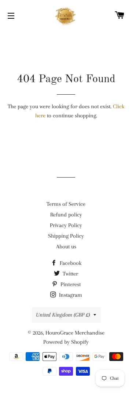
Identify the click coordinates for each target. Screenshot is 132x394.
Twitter (69, 273)
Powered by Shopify (66, 342)
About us (66, 246)
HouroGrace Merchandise (74, 332)
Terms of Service (66, 204)
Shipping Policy (66, 236)
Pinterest (70, 284)
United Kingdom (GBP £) (63, 314)
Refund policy (66, 214)
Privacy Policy (66, 225)
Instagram (70, 295)
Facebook (69, 263)
